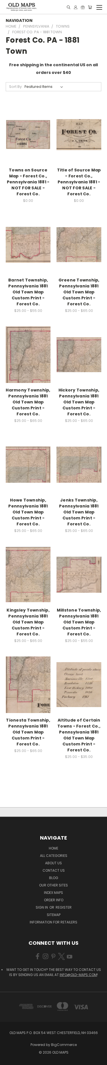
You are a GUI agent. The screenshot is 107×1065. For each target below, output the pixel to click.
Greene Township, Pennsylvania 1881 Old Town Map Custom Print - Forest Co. (79, 292)
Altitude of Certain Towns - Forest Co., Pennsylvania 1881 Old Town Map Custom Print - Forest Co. (78, 735)
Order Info (53, 900)
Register (64, 907)
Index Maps (53, 892)
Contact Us (54, 870)
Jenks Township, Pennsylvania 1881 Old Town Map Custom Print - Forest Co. (78, 512)
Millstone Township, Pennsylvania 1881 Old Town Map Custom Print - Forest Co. (79, 622)
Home (53, 848)
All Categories (53, 855)
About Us (53, 863)
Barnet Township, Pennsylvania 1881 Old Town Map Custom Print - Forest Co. (28, 292)
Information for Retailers (53, 922)
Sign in (42, 907)
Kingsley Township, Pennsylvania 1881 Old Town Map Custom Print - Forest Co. (28, 622)
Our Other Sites (53, 885)
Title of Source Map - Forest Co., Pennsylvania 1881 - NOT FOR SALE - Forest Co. (79, 182)
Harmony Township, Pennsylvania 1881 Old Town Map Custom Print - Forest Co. (28, 402)
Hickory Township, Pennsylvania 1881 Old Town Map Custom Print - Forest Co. (78, 402)
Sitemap (53, 914)
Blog (53, 877)
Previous (9, 1059)
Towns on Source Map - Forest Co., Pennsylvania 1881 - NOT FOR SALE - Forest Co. (28, 182)
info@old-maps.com (78, 974)
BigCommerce (64, 1044)
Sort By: (16, 86)
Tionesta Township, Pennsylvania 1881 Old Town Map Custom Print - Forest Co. (28, 732)
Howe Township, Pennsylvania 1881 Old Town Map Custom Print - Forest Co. (28, 512)
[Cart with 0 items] (90, 7)
